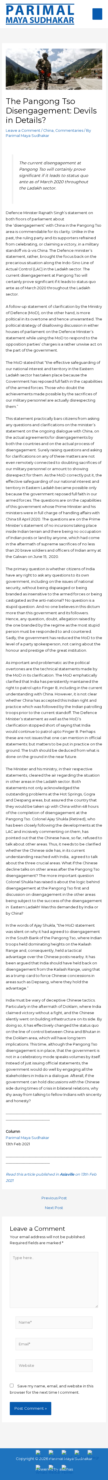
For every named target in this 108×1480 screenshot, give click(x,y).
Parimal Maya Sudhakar (27, 1138)
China (48, 130)
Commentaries (69, 130)
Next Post (54, 1208)
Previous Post (54, 1198)
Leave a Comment (23, 130)
